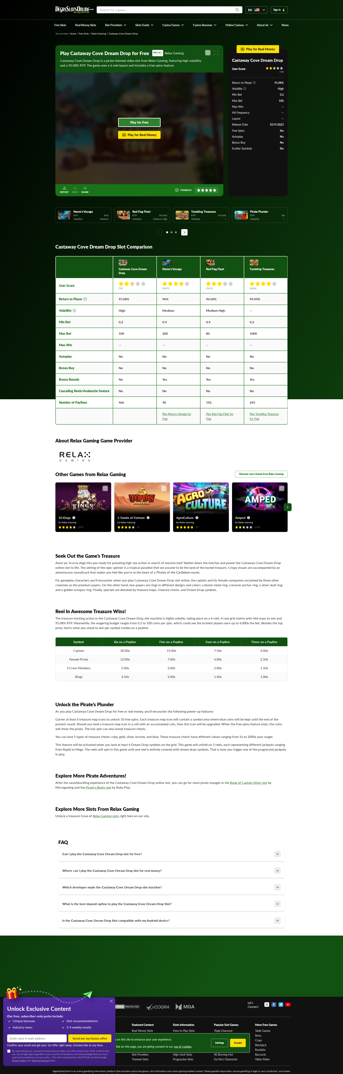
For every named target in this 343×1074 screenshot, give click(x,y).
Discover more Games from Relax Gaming (261, 474)
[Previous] (158, 232)
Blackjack (260, 1045)
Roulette (260, 1050)
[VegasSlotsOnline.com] (74, 9)
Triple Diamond (223, 1031)
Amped (240, 517)
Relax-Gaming (98, 33)
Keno (258, 1035)
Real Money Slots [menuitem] (85, 25)
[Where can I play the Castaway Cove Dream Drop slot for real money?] (277, 870)
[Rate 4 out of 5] (210, 190)
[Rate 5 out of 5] (214, 190)
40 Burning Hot (223, 1054)
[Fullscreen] (216, 52)
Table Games (262, 1031)
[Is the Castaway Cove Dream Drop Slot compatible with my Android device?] (277, 920)
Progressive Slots (183, 1059)
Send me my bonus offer (90, 1038)
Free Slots (84, 33)
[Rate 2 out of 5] (202, 190)
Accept (238, 1042)
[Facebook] (274, 1005)
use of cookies (182, 1046)
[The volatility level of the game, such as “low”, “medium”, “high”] (244, 88)
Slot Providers (140, 1054)
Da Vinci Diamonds (225, 1059)
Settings (219, 1042)
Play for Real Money (142, 134)
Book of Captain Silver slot (248, 782)
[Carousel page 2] (171, 232)
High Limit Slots (182, 1054)
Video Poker (262, 1059)
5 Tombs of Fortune (131, 517)
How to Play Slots (184, 1031)
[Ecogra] (157, 1006)
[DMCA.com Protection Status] (125, 1006)
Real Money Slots (142, 1031)
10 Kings (65, 517)
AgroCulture (185, 517)
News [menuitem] (285, 25)
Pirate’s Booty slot (98, 787)
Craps (258, 1040)
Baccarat (260, 1054)
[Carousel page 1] (167, 232)
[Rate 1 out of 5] (198, 190)
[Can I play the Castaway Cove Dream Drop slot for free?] (277, 854)
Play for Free (139, 122)
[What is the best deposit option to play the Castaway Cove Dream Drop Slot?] (277, 904)
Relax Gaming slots (106, 816)
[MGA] (185, 1007)
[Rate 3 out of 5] (206, 190)
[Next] (184, 232)
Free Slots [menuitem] (60, 25)
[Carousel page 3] (176, 232)
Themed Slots (140, 1059)
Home (73, 33)
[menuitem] (116, 25)
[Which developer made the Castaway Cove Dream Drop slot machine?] (277, 887)
